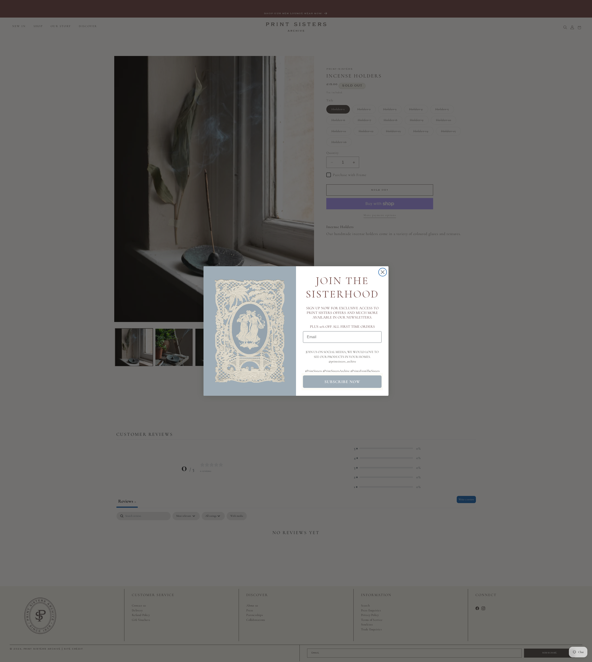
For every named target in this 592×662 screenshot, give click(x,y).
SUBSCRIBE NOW (342, 381)
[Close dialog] (383, 272)
